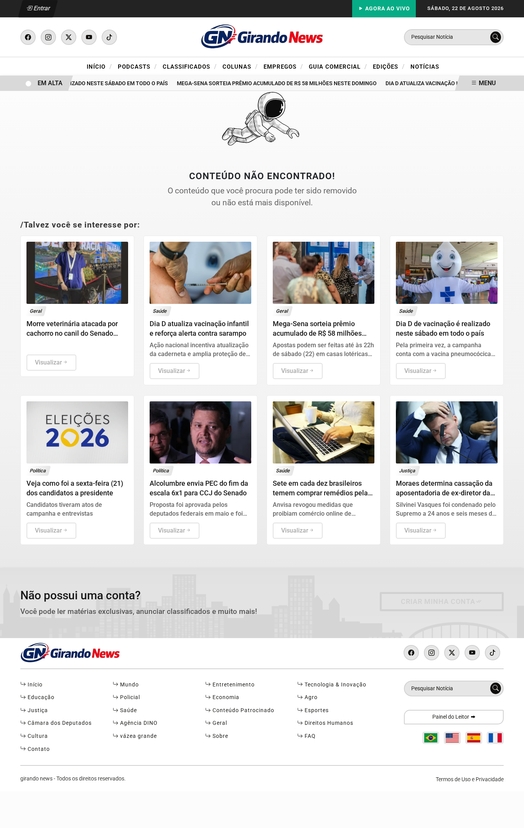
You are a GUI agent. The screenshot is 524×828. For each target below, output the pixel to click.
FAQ (309, 736)
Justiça (37, 710)
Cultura (37, 736)
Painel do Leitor (451, 717)
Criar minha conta (438, 601)
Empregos (283, 66)
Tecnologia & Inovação (334, 684)
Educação (40, 697)
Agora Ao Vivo (387, 8)
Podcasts (137, 66)
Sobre (219, 736)
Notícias (424, 66)
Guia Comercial (338, 66)
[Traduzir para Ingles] (452, 738)
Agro (310, 697)
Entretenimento (233, 684)
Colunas (240, 66)
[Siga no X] (68, 37)
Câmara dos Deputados (59, 723)
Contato (38, 749)
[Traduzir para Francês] (495, 738)
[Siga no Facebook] (28, 37)
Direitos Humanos (328, 723)
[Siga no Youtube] (89, 37)
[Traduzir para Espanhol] (473, 738)
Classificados (190, 66)
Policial (129, 697)
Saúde (128, 710)
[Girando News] (262, 36)
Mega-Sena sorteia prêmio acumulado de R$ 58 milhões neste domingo (270, 83)
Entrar (41, 8)
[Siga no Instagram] (48, 37)
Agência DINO (138, 723)
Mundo (129, 684)
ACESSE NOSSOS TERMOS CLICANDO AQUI (151, 818)
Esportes (316, 710)
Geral (219, 723)
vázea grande (138, 736)
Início (99, 66)
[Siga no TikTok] (109, 37)
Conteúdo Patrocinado (242, 710)
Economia (225, 697)
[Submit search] (495, 37)
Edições (389, 66)
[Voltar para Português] (430, 738)
